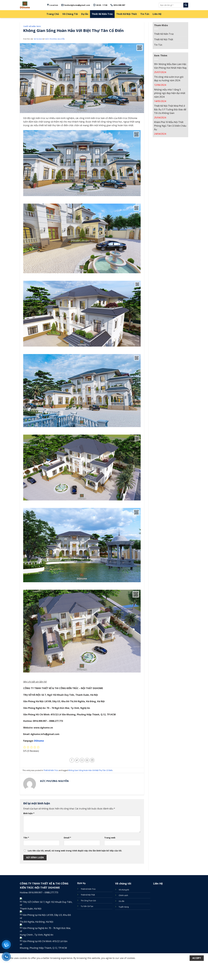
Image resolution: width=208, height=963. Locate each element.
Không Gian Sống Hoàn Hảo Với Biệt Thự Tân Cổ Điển (90, 770)
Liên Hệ (157, 14)
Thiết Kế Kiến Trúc (102, 14)
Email (67, 837)
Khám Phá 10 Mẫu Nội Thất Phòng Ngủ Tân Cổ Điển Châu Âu (170, 126)
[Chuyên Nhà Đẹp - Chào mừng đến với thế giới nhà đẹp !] (31, 5)
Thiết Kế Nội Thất (126, 14)
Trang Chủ (53, 14)
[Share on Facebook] (71, 760)
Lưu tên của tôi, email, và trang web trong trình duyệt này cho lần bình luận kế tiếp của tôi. (75, 850)
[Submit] (185, 5)
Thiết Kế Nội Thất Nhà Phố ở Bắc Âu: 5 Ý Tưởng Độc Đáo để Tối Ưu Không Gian (170, 109)
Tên (26, 837)
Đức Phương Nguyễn (55, 39)
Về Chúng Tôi (70, 14)
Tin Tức (144, 14)
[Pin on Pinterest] (87, 760)
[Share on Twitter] (77, 760)
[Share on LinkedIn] (92, 760)
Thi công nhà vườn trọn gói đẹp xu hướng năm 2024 (168, 78)
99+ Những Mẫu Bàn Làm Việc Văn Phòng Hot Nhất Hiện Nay (170, 66)
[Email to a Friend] (82, 760)
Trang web (109, 837)
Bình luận (28, 813)
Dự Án (84, 14)
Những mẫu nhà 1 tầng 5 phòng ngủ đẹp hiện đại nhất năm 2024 (169, 93)
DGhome (39, 740)
